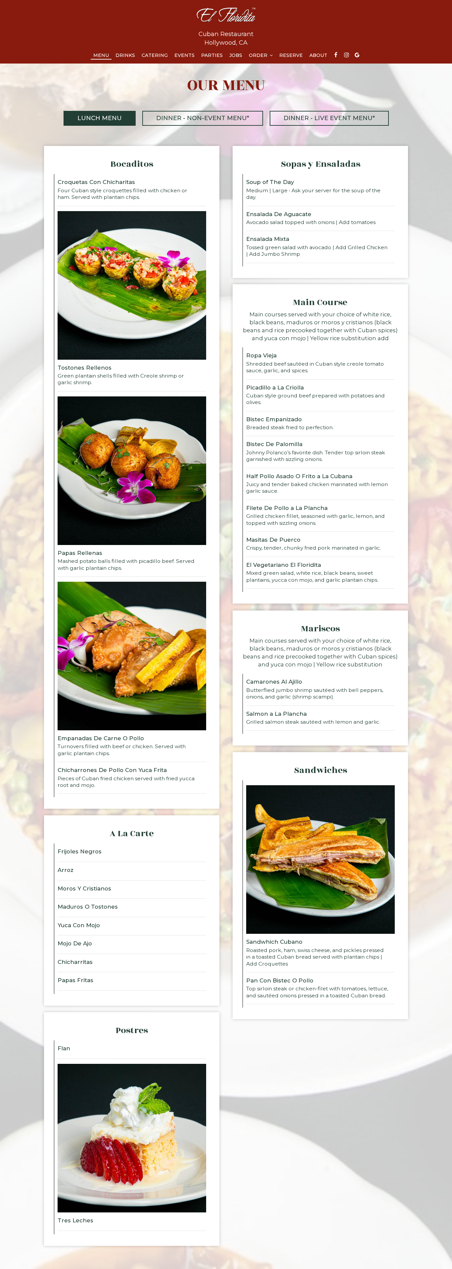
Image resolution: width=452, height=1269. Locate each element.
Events (184, 55)
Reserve (291, 55)
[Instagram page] (346, 55)
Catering (155, 55)
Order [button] (259, 55)
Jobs (235, 55)
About (318, 55)
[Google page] (357, 55)
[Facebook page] (336, 55)
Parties (212, 55)
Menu (101, 55)
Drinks (125, 55)
